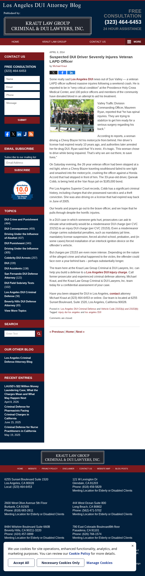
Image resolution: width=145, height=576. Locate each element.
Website (32, 469)
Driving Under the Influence (21, 250)
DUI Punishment (17, 243)
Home (15, 41)
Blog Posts (121, 469)
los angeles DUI (93, 312)
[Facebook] (7, 134)
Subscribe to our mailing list (20, 157)
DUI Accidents (16, 268)
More (137, 41)
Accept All (21, 563)
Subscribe (22, 170)
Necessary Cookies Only (61, 563)
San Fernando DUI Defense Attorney (21, 275)
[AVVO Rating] (22, 190)
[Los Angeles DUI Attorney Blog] (72, 5)
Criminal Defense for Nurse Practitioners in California (21, 429)
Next (80, 331)
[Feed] (31, 134)
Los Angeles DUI (82, 79)
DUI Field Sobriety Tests (19, 284)
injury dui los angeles (69, 312)
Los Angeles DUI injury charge (106, 272)
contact (115, 293)
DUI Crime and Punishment (21, 221)
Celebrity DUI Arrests (20, 257)
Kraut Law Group (54, 41)
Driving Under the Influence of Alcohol (21, 235)
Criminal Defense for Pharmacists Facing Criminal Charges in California (17, 412)
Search (39, 334)
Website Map (103, 469)
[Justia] (25, 134)
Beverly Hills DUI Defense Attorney (20, 303)
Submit (22, 120)
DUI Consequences (19, 228)
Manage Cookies (99, 563)
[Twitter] (13, 134)
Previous (57, 331)
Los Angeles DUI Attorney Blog (48, 23)
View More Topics (15, 310)
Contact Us (98, 41)
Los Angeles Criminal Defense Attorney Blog (18, 359)
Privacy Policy (49, 469)
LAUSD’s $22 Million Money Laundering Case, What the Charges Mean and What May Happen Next (21, 392)
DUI (10, 263)
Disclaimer (68, 469)
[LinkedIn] (19, 134)
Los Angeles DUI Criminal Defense (78, 309)
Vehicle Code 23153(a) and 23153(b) (119, 309)
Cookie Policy (79, 553)
